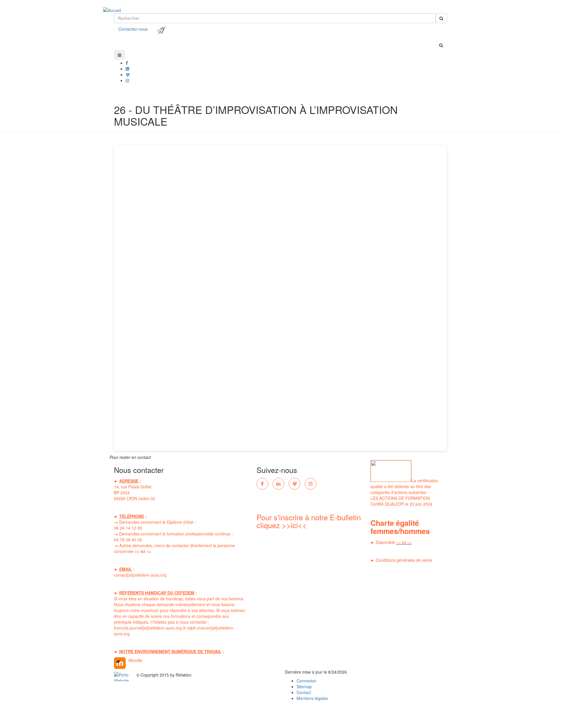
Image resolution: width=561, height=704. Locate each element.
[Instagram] (310, 484)
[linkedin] (127, 69)
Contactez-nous (133, 29)
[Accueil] (117, 6)
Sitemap (304, 686)
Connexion (306, 681)
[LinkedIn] (278, 484)
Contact (304, 692)
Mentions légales (312, 698)
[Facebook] (127, 63)
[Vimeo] (294, 484)
